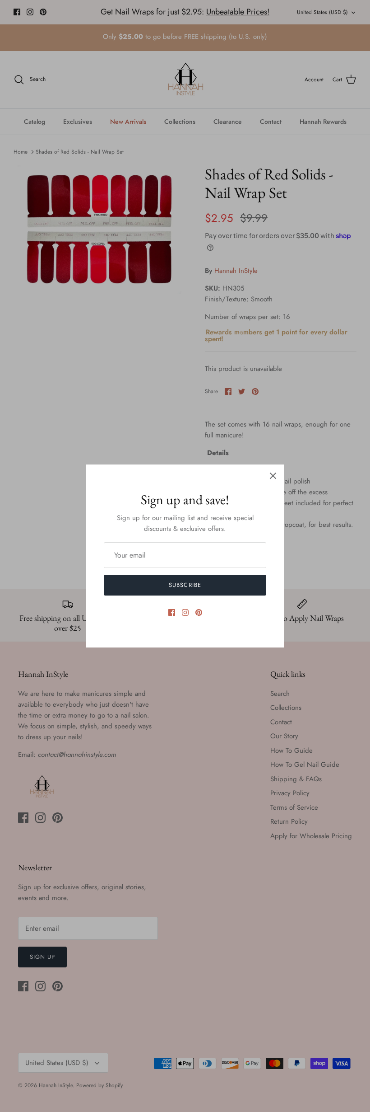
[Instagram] (185, 612)
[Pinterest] (198, 612)
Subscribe (185, 585)
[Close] (273, 476)
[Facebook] (171, 612)
